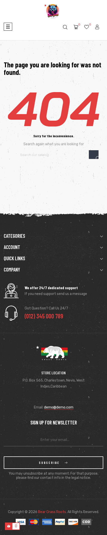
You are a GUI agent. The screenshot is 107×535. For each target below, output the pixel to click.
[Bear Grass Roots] (54, 358)
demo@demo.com (58, 407)
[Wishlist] (86, 27)
